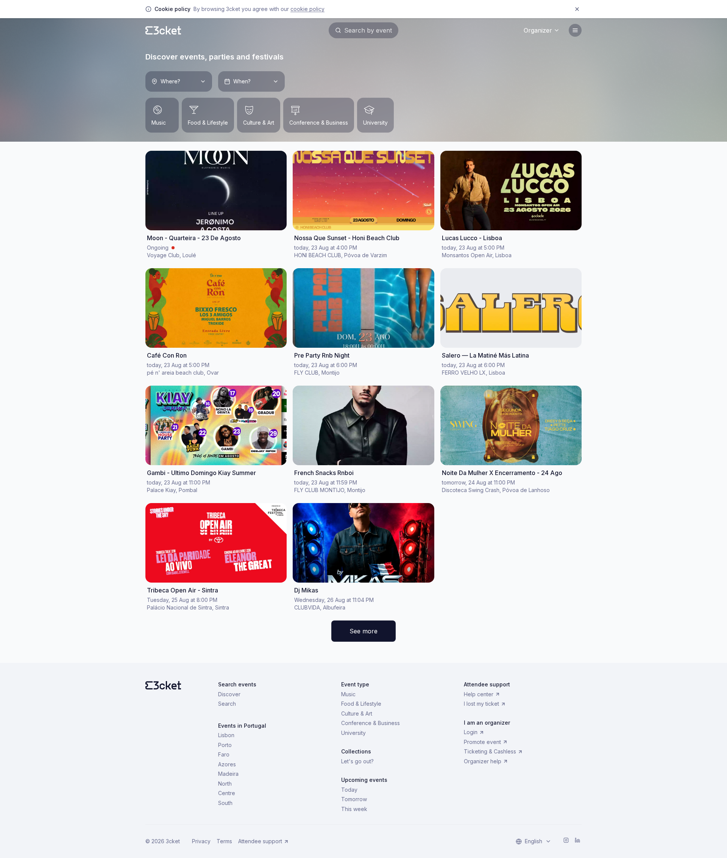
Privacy (201, 841)
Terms (224, 841)
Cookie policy (307, 9)
